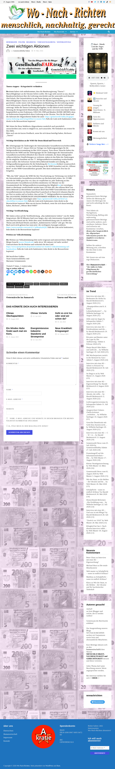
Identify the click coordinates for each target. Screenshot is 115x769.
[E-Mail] (110, 2)
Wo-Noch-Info (59, 32)
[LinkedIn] (101, 2)
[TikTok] (107, 2)
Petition (44, 284)
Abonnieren (98, 702)
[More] (50, 271)
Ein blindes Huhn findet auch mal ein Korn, (16, 331)
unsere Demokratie (26, 242)
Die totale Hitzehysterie (96, 566)
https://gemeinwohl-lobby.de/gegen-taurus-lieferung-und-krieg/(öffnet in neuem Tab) (40, 118)
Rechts (50, 164)
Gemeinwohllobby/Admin (21, 51)
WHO (27, 287)
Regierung (31, 42)
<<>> (94, 678)
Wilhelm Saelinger (93, 313)
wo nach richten (23, 2)
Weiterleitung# (64, 42)
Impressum (7, 737)
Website (10, 409)
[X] (42, 271)
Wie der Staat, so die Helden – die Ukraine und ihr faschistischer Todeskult (96, 586)
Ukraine (19, 287)
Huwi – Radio (36, 2)
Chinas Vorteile (39, 313)
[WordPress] (38, 271)
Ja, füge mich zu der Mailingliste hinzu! (28, 426)
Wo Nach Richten (23, 766)
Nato (36, 284)
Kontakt (6, 741)
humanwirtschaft (93, 649)
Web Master (99, 458)
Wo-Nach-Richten (43, 32)
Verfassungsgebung (46, 42)
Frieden (28, 284)
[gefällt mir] (7, 274)
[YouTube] (92, 2)
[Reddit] (35, 271)
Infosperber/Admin (94, 321)
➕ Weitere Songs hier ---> (97, 144)
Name (9, 390)
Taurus (10, 287)
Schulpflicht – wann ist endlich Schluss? (97, 572)
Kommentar (12, 363)
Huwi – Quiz (47, 2)
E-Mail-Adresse (14, 399)
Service (72, 32)
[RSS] (46, 271)
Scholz (64, 284)
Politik (21, 42)
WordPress (49, 766)
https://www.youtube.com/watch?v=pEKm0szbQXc (26, 227)
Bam (58, 766)
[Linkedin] (19, 271)
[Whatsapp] (31, 271)
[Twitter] (95, 2)
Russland (54, 284)
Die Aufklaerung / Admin (94, 340)
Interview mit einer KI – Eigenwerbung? (96, 559)
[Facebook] (89, 2)
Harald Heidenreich (94, 301)
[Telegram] (104, 2)
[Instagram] (98, 2)
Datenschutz (8, 731)
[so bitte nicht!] (14, 274)
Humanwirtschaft (97, 265)
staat (55, 164)
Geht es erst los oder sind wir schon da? (63, 316)
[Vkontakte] (23, 271)
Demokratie (11, 42)
